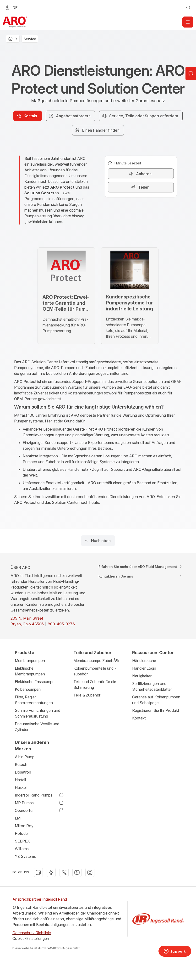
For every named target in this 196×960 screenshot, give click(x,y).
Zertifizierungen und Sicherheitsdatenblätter (152, 686)
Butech (21, 764)
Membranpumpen (30, 660)
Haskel (21, 787)
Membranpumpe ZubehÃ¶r (96, 660)
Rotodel (21, 833)
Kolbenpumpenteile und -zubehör (94, 671)
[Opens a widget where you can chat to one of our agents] (174, 952)
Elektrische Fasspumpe (34, 681)
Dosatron (23, 772)
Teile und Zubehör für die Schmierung (94, 684)
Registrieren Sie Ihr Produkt (155, 710)
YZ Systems (25, 856)
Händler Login (144, 668)
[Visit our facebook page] (51, 872)
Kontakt (139, 718)
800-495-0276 (61, 624)
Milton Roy (24, 825)
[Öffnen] (187, 22)
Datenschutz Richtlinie (31, 932)
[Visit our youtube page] (77, 872)
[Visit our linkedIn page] (38, 872)
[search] (188, 7)
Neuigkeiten (142, 676)
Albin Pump (24, 756)
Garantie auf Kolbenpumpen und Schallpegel (156, 700)
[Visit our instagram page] (89, 872)
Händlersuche (144, 660)
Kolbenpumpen (28, 689)
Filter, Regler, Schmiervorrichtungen (34, 700)
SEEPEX (22, 841)
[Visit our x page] (64, 872)
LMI (18, 818)
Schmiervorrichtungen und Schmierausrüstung (37, 713)
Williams (22, 848)
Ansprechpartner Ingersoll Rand (39, 899)
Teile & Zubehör (86, 695)
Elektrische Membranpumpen (30, 671)
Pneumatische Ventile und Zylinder (37, 726)
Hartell (20, 779)
